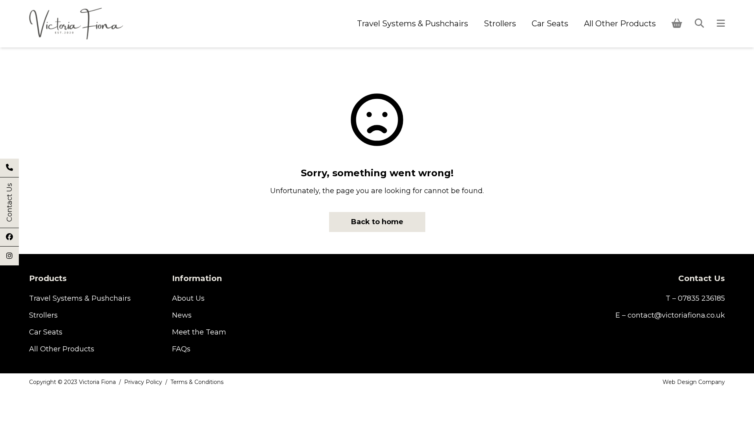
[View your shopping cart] (677, 23)
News (182, 315)
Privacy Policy (143, 382)
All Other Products (620, 23)
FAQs (181, 349)
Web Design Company (693, 382)
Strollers (500, 23)
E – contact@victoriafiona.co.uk (670, 315)
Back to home (377, 221)
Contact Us (9, 202)
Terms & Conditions (196, 382)
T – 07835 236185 (695, 298)
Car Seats (550, 23)
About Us (188, 298)
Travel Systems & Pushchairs (412, 23)
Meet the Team (199, 332)
